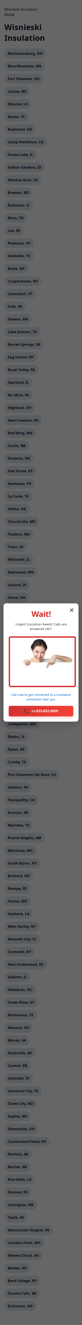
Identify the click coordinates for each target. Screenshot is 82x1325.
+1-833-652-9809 (41, 711)
